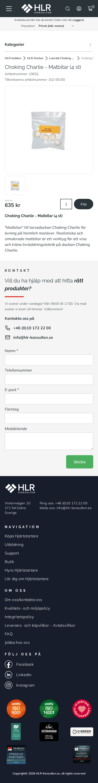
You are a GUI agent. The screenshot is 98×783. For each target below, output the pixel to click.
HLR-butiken (13, 58)
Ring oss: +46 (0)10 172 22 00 (63, 503)
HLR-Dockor (35, 58)
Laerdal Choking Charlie (62, 58)
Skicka (80, 461)
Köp (84, 204)
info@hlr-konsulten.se (33, 337)
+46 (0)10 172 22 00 (32, 327)
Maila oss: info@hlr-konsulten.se (66, 508)
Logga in (78, 20)
